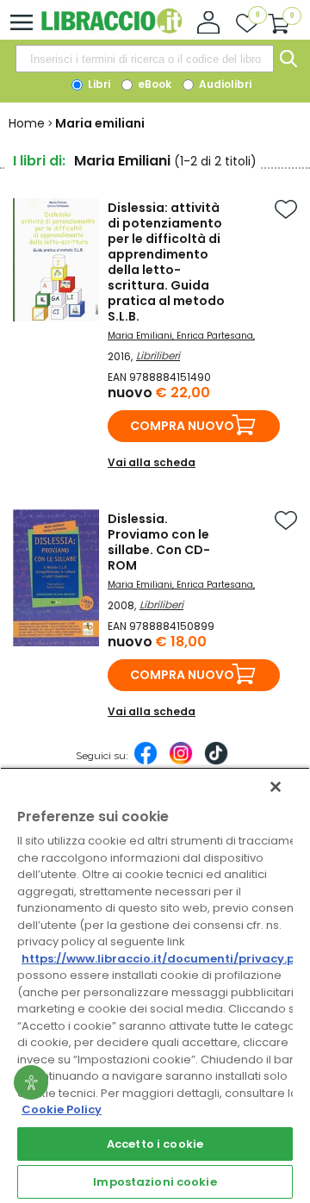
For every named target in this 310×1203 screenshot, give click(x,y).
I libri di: (39, 161)
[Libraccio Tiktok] (216, 762)
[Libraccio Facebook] (145, 762)
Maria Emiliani (140, 335)
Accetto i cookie (155, 1144)
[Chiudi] (275, 787)
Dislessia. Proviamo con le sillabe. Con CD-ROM (159, 542)
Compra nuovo (182, 425)
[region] (155, 985)
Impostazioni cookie (154, 1182)
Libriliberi (158, 355)
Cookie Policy (62, 1109)
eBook (153, 84)
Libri (97, 84)
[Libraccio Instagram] (181, 762)
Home (27, 123)
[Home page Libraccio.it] (111, 29)
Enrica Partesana (215, 335)
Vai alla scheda (151, 462)
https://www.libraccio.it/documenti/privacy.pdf (165, 959)
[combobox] (145, 58)
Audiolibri (223, 84)
